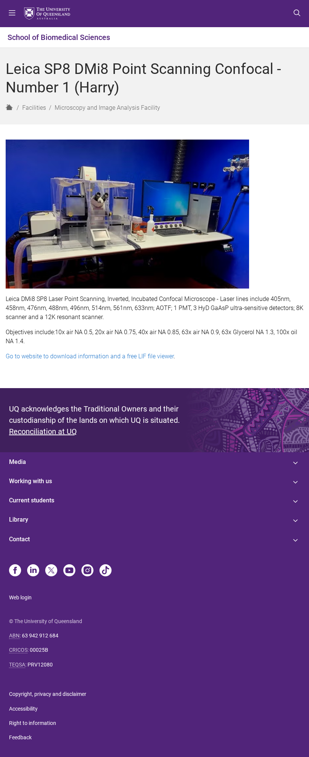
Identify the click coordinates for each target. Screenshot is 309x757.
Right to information (32, 723)
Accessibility (23, 709)
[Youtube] (69, 571)
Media (17, 461)
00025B (39, 650)
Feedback (20, 737)
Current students (31, 500)
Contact (19, 539)
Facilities (34, 107)
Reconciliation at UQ (43, 431)
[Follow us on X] (51, 571)
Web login (20, 597)
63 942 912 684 (40, 636)
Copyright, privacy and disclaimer (47, 694)
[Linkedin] (33, 571)
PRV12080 (40, 665)
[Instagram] (87, 571)
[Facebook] (15, 571)
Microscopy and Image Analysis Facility (107, 107)
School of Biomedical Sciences (59, 37)
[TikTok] (105, 571)
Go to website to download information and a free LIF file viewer (90, 356)
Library (18, 519)
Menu (12, 13)
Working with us (30, 481)
